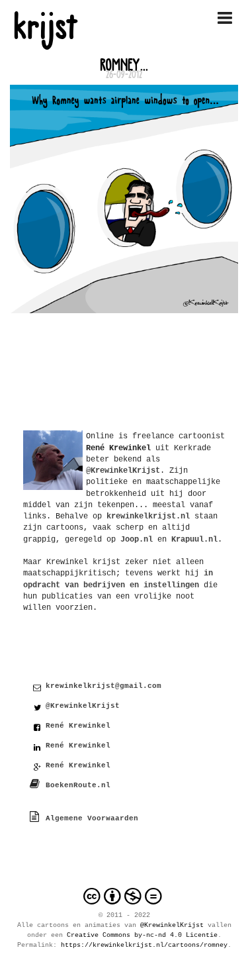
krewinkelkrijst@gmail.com (103, 686)
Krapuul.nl (194, 539)
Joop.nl (136, 539)
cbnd (124, 896)
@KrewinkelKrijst (83, 706)
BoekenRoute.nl (78, 785)
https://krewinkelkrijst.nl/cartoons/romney (144, 945)
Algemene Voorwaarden (92, 818)
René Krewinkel (78, 726)
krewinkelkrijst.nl (148, 516)
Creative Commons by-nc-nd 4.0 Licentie (142, 935)
